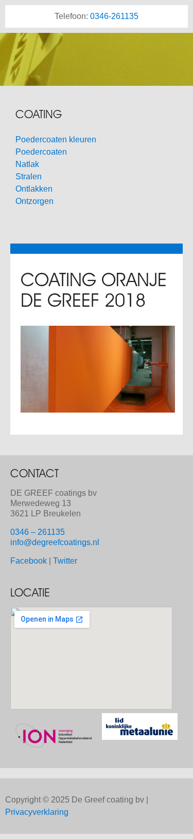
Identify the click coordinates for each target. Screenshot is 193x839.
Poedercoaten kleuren (55, 139)
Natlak (27, 164)
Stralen (28, 176)
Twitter (65, 560)
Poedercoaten (41, 151)
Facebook (28, 560)
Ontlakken (33, 188)
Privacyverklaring (36, 812)
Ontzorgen (34, 201)
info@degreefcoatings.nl (54, 542)
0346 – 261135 (37, 532)
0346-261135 (114, 16)
